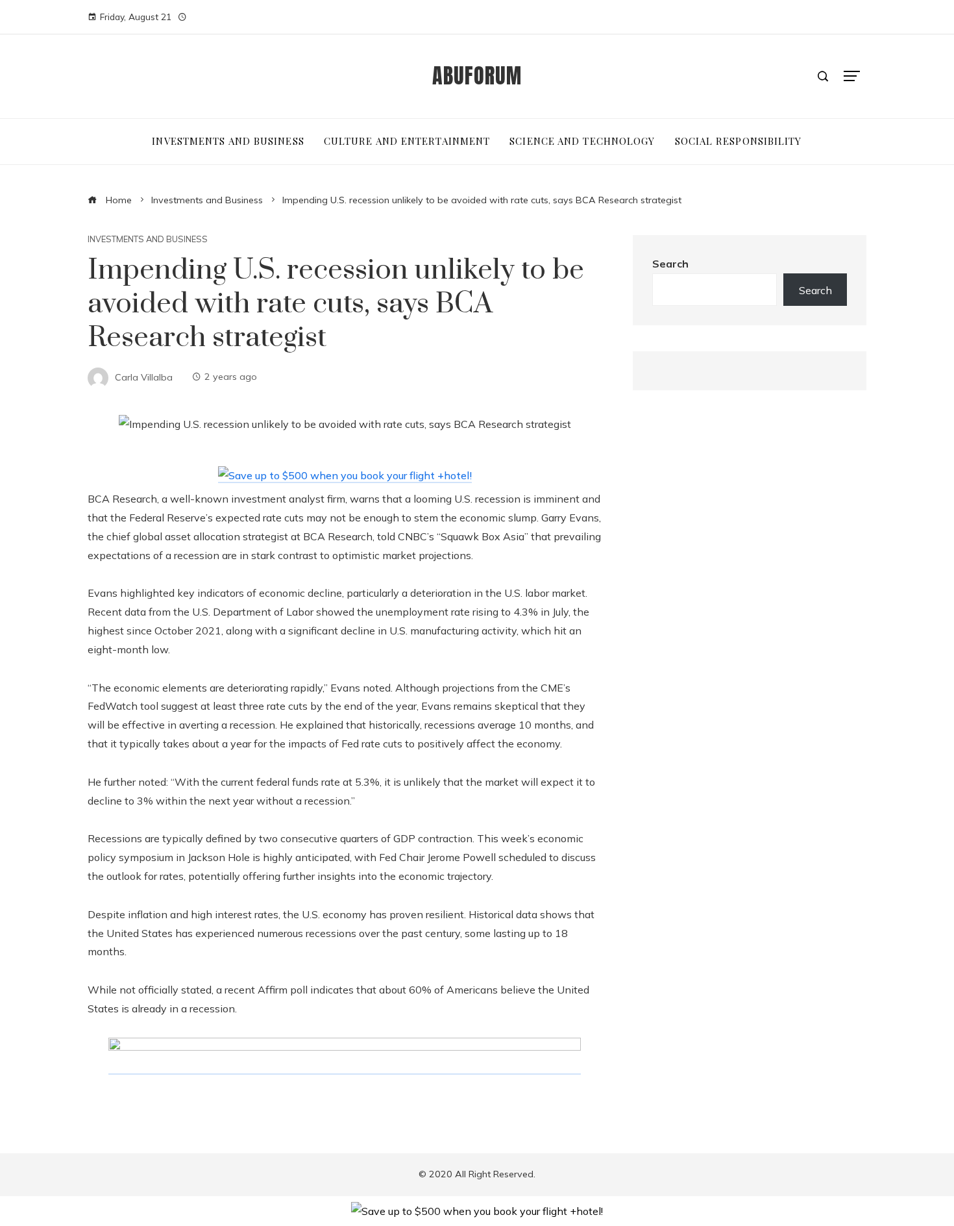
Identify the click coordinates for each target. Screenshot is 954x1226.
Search (670, 263)
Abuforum (477, 76)
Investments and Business (148, 239)
